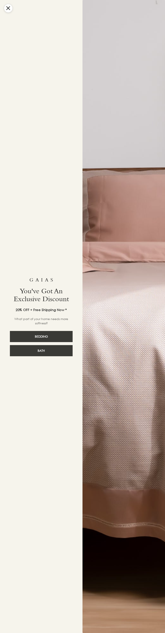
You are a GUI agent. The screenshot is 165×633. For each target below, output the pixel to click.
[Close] (8, 8)
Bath (41, 351)
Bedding (41, 336)
